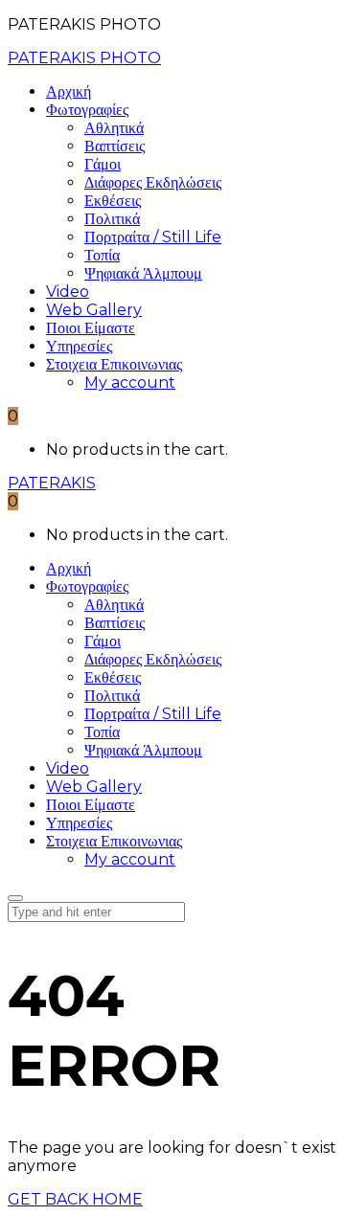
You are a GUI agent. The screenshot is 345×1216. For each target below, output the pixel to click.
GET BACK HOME (75, 1199)
